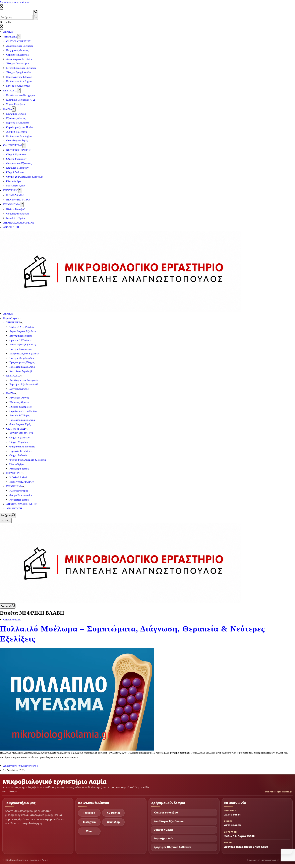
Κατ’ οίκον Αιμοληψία (21, 371)
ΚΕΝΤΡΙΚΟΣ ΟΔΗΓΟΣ (21, 433)
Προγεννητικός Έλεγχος (22, 362)
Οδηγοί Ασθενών (18, 455)
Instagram (89, 822)
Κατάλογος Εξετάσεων (169, 821)
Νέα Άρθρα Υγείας (18, 468)
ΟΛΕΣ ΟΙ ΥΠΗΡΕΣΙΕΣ (21, 326)
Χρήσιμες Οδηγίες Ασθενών (172, 847)
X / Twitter (113, 812)
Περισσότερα (10, 318)
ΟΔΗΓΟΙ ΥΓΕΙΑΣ (15, 428)
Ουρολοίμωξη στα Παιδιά (23, 411)
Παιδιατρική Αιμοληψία (22, 366)
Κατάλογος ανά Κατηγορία (23, 379)
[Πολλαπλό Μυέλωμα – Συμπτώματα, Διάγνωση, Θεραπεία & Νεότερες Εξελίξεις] (77, 698)
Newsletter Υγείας (18, 499)
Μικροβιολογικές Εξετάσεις (24, 353)
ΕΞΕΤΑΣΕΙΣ (13, 375)
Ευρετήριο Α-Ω (163, 838)
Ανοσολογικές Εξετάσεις (22, 344)
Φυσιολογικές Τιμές (20, 424)
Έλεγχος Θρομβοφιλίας (21, 357)
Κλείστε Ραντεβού (18, 490)
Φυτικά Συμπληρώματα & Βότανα (27, 459)
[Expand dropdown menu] (22, 323)
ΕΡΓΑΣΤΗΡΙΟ (13, 472)
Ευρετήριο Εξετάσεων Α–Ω (23, 384)
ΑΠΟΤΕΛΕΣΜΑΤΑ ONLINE (21, 504)
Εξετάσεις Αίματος (19, 402)
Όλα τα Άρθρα (16, 464)
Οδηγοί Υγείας (163, 830)
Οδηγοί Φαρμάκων (19, 441)
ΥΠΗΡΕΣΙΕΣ (13, 322)
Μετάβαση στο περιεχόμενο (15, 2)
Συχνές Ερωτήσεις (18, 388)
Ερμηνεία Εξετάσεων (20, 450)
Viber (89, 831)
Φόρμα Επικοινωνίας (20, 495)
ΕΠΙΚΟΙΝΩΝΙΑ (14, 486)
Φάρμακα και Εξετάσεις (22, 446)
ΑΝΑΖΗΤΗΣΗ (14, 508)
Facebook (89, 812)
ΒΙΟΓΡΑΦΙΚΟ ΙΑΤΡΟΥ (21, 481)
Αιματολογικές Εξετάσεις (22, 331)
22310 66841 (232, 814)
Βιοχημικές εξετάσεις (20, 335)
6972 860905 (232, 825)
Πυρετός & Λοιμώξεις (20, 406)
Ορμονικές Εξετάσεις (20, 340)
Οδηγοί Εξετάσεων (19, 437)
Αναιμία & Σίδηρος (19, 415)
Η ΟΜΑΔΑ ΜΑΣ (18, 477)
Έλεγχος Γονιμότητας (21, 348)
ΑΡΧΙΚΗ (8, 313)
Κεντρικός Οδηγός (19, 397)
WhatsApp (113, 822)
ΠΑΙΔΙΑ (10, 393)
